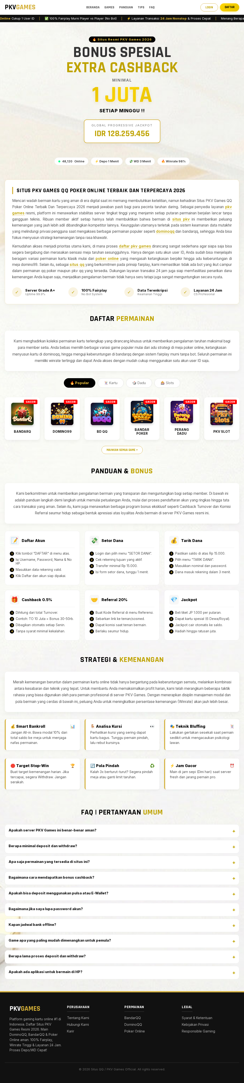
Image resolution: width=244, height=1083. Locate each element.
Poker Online (134, 1031)
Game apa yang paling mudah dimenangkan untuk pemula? (60, 940)
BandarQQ (132, 1018)
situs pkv (181, 219)
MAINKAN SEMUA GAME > (122, 450)
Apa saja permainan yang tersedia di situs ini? (49, 862)
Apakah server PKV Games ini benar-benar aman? (53, 830)
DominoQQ (133, 1024)
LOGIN (209, 7)
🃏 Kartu (110, 383)
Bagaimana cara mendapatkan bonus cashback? (51, 877)
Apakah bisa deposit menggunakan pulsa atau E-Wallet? (58, 893)
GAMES (109, 7)
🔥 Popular (79, 383)
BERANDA (93, 7)
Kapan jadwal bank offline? (32, 925)
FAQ (152, 7)
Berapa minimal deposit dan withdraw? (43, 846)
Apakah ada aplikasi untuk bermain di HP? (45, 972)
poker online (107, 258)
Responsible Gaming (198, 1031)
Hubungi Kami (78, 1024)
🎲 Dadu (139, 383)
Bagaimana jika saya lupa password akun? (46, 909)
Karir (70, 1031)
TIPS (141, 7)
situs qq (77, 264)
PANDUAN (126, 7)
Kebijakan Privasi (195, 1024)
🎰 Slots (167, 383)
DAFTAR (229, 7)
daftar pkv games (135, 246)
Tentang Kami (78, 1018)
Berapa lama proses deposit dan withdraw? (47, 956)
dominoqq (165, 231)
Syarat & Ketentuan (197, 1018)
